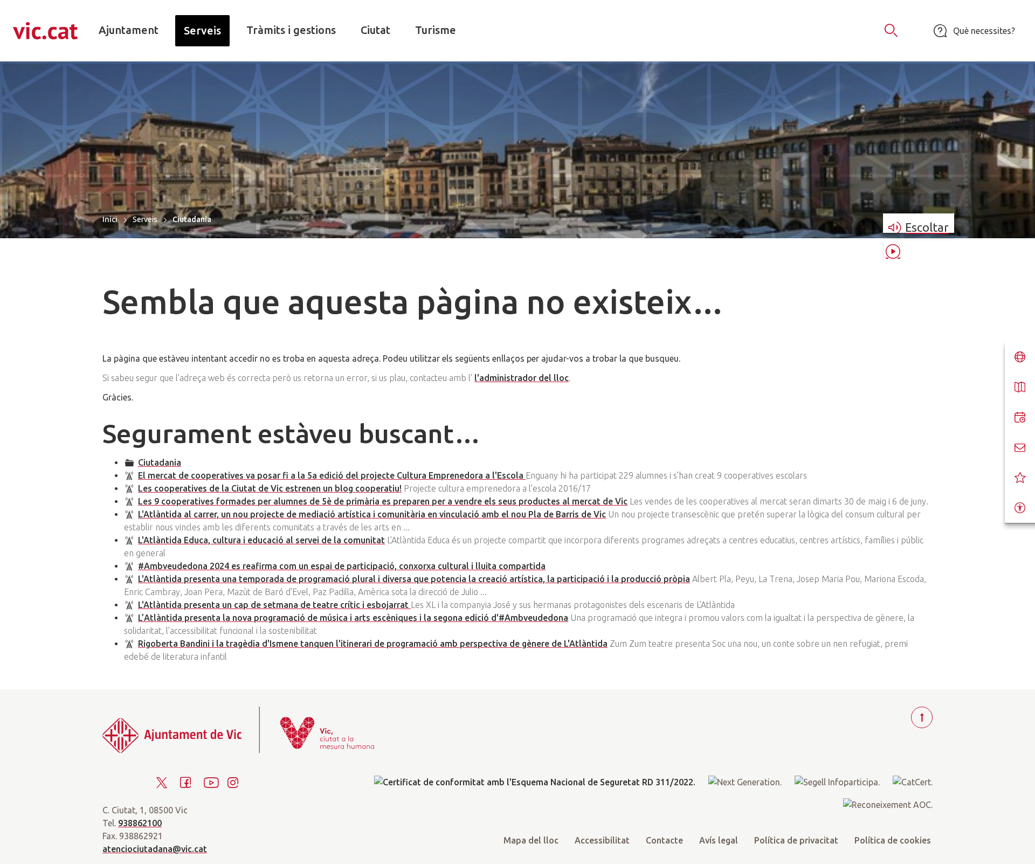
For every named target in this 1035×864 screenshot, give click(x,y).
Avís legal (718, 840)
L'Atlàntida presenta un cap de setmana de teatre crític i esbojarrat (274, 605)
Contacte (664, 840)
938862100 (140, 823)
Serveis (145, 219)
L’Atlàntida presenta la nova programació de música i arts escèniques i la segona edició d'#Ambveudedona (353, 618)
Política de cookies (892, 840)
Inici (110, 219)
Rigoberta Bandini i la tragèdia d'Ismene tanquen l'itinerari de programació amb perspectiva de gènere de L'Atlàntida (373, 643)
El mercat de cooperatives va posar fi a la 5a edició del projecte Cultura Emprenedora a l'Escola (332, 475)
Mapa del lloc (530, 840)
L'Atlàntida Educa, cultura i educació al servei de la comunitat (261, 540)
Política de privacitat (796, 840)
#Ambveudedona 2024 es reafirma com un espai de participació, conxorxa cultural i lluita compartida (342, 566)
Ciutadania (159, 462)
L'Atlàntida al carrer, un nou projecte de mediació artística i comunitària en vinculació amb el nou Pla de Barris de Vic (372, 514)
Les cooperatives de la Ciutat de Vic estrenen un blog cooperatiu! (270, 488)
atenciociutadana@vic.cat (154, 849)
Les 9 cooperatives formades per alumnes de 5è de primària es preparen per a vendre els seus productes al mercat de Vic (382, 501)
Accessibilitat (602, 840)
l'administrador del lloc (521, 378)
